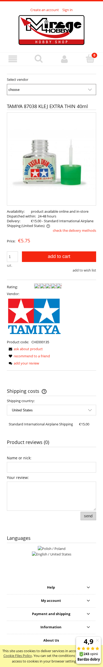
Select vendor (17, 79)
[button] (13, 59)
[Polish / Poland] (51, 548)
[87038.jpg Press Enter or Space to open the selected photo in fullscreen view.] (51, 159)
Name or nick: (19, 457)
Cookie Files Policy (17, 655)
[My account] (64, 59)
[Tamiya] (34, 317)
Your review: (18, 477)
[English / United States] (51, 554)
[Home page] (51, 29)
